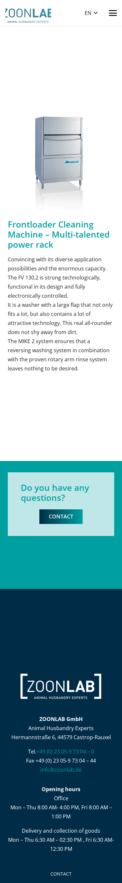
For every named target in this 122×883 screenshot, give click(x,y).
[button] (91, 13)
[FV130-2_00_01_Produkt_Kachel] (61, 159)
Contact (61, 874)
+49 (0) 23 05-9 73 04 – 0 (65, 751)
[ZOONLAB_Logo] (28, 13)
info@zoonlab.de (61, 769)
